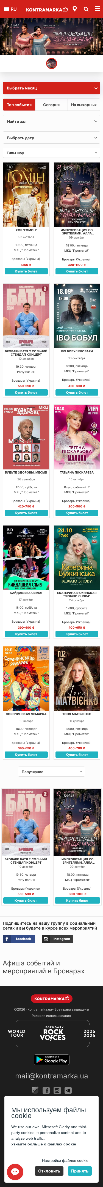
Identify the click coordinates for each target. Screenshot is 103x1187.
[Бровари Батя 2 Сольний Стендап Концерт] (26, 316)
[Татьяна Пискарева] (77, 437)
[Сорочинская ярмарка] (26, 678)
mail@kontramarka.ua (51, 1076)
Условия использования (51, 1016)
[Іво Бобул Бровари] (77, 316)
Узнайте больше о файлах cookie (43, 1144)
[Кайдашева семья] (26, 558)
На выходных (84, 104)
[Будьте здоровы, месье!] (26, 437)
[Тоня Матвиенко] (77, 678)
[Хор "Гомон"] (26, 194)
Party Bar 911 (26, 372)
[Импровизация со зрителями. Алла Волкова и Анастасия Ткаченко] (77, 194)
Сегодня (51, 104)
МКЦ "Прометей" (26, 250)
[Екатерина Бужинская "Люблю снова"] (77, 558)
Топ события (19, 104)
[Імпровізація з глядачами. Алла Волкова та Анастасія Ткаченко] (51, 36)
